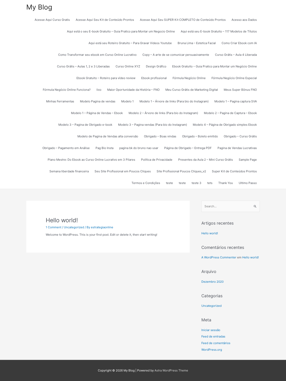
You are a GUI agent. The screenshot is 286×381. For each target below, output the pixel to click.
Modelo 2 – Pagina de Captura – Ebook (230, 113)
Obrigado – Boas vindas (160, 136)
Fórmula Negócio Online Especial (234, 78)
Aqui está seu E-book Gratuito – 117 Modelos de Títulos (219, 31)
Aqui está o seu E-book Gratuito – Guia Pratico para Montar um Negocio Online (121, 31)
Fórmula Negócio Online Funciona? (67, 90)
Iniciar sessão (210, 330)
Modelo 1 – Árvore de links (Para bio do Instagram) (174, 101)
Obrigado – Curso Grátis (240, 136)
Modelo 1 (127, 101)
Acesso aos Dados (244, 20)
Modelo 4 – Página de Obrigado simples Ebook (225, 124)
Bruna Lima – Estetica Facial (197, 43)
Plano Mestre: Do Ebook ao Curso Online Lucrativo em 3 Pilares (91, 159)
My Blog (39, 7)
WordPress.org (211, 349)
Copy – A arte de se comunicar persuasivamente (175, 55)
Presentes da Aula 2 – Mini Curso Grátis (205, 159)
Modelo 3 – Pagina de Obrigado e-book (85, 124)
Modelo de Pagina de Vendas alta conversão (107, 136)
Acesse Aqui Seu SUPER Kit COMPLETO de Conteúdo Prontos (183, 20)
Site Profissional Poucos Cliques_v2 (181, 171)
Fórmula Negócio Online (189, 78)
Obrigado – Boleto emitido (200, 136)
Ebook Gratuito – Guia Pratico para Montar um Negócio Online (214, 66)
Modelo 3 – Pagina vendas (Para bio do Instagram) (152, 124)
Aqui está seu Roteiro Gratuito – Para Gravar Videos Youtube (130, 43)
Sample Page (248, 159)
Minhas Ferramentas (60, 101)
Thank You (225, 183)
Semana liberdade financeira (69, 171)
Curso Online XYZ (128, 66)
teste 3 (196, 183)
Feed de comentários (215, 343)
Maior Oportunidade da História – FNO (133, 90)
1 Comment (53, 227)
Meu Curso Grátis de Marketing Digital (191, 90)
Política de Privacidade (156, 159)
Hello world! (62, 220)
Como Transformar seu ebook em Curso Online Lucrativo (97, 55)
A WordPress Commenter (218, 257)
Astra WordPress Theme (171, 370)
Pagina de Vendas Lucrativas (237, 148)
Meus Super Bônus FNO (240, 90)
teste (169, 183)
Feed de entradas (213, 336)
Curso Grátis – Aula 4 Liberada (236, 55)
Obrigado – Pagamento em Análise (66, 148)
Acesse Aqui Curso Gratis (52, 20)
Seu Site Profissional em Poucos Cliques (123, 171)
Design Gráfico (156, 66)
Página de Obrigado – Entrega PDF (188, 148)
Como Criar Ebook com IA (239, 43)
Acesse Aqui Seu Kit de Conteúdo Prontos (105, 20)
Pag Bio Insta (104, 148)
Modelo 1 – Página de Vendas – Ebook (97, 113)
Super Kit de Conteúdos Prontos (234, 171)
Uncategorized (74, 227)
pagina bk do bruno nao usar (138, 148)
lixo (99, 90)
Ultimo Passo (248, 183)
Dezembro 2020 (212, 281)
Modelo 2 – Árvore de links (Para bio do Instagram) (163, 113)
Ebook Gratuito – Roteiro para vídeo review (105, 78)
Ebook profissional (154, 78)
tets (209, 183)
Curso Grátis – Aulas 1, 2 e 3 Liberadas (83, 66)
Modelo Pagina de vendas (97, 101)
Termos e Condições (146, 183)
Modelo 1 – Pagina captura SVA (235, 101)
